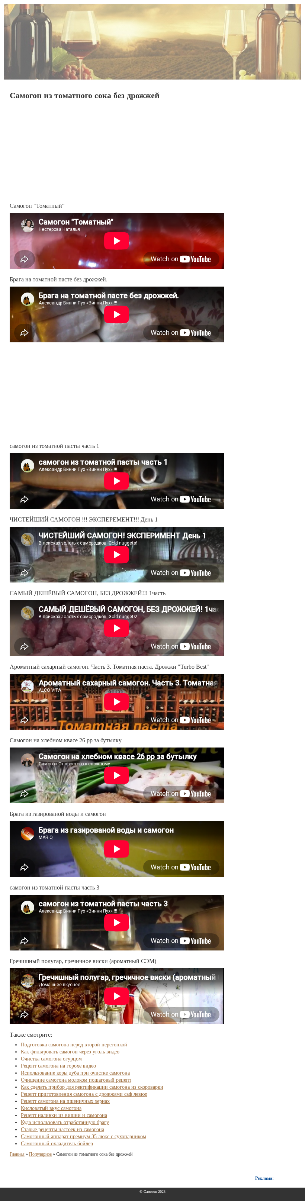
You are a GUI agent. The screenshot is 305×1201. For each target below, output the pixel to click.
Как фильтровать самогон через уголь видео (70, 1052)
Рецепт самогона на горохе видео (58, 1066)
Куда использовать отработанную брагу (65, 1122)
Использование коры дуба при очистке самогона (75, 1073)
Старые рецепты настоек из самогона (62, 1129)
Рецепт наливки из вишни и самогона (64, 1115)
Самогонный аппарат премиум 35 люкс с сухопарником (83, 1136)
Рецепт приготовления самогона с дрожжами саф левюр (84, 1094)
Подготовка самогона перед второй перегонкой (74, 1044)
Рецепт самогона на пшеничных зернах (65, 1101)
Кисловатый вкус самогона (51, 1108)
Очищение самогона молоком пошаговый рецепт (76, 1080)
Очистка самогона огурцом (51, 1059)
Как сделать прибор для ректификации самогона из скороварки (92, 1087)
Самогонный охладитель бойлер (57, 1143)
